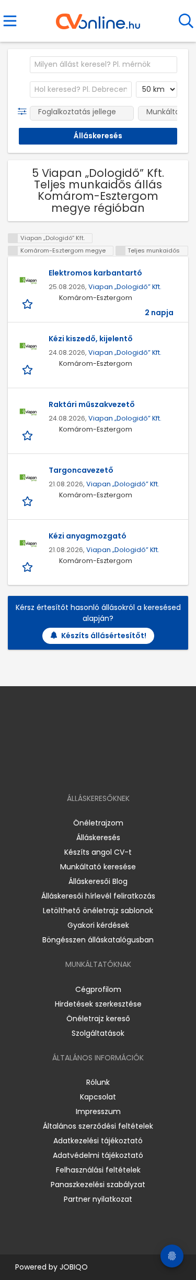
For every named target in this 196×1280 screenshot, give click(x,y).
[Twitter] (124, 768)
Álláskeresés (98, 837)
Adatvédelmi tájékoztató (98, 1155)
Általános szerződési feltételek (98, 1126)
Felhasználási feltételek (98, 1170)
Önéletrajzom (98, 823)
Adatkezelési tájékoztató (98, 1140)
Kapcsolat (98, 1097)
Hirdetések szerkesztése (98, 1004)
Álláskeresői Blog (98, 881)
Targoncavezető (81, 470)
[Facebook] (74, 768)
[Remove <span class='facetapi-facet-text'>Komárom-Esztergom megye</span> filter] (13, 250)
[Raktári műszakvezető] (28, 412)
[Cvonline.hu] (98, 18)
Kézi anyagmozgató (87, 536)
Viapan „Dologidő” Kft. (125, 286)
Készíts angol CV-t (98, 852)
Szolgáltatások (98, 1033)
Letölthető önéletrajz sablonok (98, 910)
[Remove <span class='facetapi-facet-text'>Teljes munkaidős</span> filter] (120, 250)
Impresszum (98, 1111)
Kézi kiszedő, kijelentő (91, 338)
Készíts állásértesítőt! (103, 635)
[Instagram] (91, 768)
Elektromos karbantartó (95, 273)
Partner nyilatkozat (98, 1199)
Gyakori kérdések (98, 925)
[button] (24, 111)
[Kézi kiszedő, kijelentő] (28, 346)
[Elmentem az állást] (28, 303)
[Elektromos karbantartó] (28, 281)
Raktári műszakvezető (92, 404)
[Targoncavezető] (28, 478)
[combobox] (103, 64)
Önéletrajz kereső (98, 1018)
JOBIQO (74, 1267)
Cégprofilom (98, 989)
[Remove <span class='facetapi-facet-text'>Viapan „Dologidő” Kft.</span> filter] (13, 238)
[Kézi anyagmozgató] (28, 544)
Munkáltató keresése (98, 867)
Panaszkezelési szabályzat (98, 1184)
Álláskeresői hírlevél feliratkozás (98, 896)
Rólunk (98, 1082)
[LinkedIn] (108, 768)
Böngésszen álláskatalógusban (98, 940)
